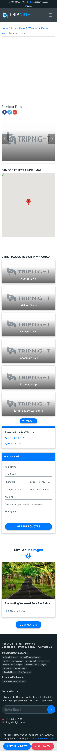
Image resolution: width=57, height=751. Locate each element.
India (13, 28)
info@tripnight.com (40, 2)
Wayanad (33, 28)
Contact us (45, 646)
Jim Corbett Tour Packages (37, 661)
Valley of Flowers (10, 657)
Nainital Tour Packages (12, 664)
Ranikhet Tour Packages (13, 661)
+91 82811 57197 (15, 438)
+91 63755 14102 (18, 2)
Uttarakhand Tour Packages (14, 668)
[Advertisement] (28, 72)
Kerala (22, 28)
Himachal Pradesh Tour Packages (17, 672)
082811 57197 (14, 443)
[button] (28, 202)
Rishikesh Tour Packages (35, 664)
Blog (19, 643)
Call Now (42, 746)
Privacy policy (26, 646)
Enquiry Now (17, 746)
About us (7, 643)
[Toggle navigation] (50, 15)
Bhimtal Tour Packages (29, 657)
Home (5, 28)
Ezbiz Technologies (43, 738)
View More (28, 421)
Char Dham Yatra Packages (14, 681)
